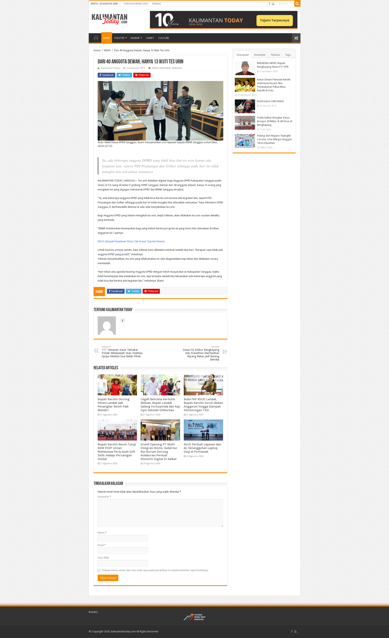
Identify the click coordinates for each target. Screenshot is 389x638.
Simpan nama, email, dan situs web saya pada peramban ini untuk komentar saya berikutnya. (155, 570)
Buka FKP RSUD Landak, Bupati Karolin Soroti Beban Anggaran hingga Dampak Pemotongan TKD (203, 404)
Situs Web (103, 557)
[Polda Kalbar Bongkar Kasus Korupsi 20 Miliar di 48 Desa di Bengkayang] (245, 123)
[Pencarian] (297, 4)
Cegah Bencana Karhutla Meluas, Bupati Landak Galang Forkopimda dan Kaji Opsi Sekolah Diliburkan (160, 404)
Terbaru (275, 54)
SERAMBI (96, 37)
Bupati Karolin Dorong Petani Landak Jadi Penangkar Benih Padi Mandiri (113, 404)
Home (97, 50)
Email (102, 545)
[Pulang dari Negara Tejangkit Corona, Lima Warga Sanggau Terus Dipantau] (245, 141)
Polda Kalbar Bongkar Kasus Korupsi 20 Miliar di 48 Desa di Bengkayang (274, 121)
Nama (102, 532)
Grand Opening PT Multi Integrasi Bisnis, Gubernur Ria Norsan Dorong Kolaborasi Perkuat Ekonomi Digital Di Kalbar (159, 452)
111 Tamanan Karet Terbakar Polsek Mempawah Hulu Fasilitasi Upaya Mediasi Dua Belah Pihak (122, 352)
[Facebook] (269, 3)
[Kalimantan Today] (109, 19)
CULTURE (163, 37)
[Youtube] (273, 3)
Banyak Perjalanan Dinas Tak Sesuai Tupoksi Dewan (135, 241)
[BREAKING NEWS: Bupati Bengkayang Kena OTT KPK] (245, 68)
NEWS (106, 37)
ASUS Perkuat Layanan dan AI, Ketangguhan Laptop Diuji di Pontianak (202, 448)
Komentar (104, 496)
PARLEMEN (164, 68)
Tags (288, 54)
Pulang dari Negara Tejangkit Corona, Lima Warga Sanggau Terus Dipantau (274, 139)
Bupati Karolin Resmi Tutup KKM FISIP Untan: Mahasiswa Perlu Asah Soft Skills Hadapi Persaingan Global (117, 452)
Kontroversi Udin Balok (270, 101)
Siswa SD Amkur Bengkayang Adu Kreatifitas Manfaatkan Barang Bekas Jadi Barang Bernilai (201, 353)
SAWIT (150, 37)
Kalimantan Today (110, 68)
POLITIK (119, 37)
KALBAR (135, 37)
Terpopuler (242, 54)
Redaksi (156, 3)
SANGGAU (177, 68)
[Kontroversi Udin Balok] (245, 106)
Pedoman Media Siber (136, 3)
